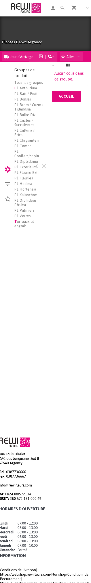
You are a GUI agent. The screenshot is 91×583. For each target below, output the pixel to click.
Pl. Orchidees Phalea (25, 202)
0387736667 (16, 476)
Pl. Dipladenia (26, 161)
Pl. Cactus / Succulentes (24, 122)
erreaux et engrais (24, 223)
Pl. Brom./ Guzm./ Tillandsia (29, 107)
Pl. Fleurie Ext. (26, 172)
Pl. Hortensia (25, 189)
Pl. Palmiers (24, 210)
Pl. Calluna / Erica (24, 132)
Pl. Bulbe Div (25, 115)
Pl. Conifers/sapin (26, 153)
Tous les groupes (28, 82)
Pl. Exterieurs (25, 167)
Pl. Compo (23, 146)
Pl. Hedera (23, 183)
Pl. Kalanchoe (25, 195)
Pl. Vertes (22, 216)
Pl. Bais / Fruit (26, 93)
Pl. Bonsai (22, 99)
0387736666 (16, 472)
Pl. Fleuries (23, 178)
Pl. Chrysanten (26, 140)
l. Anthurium (25, 88)
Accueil (66, 96)
